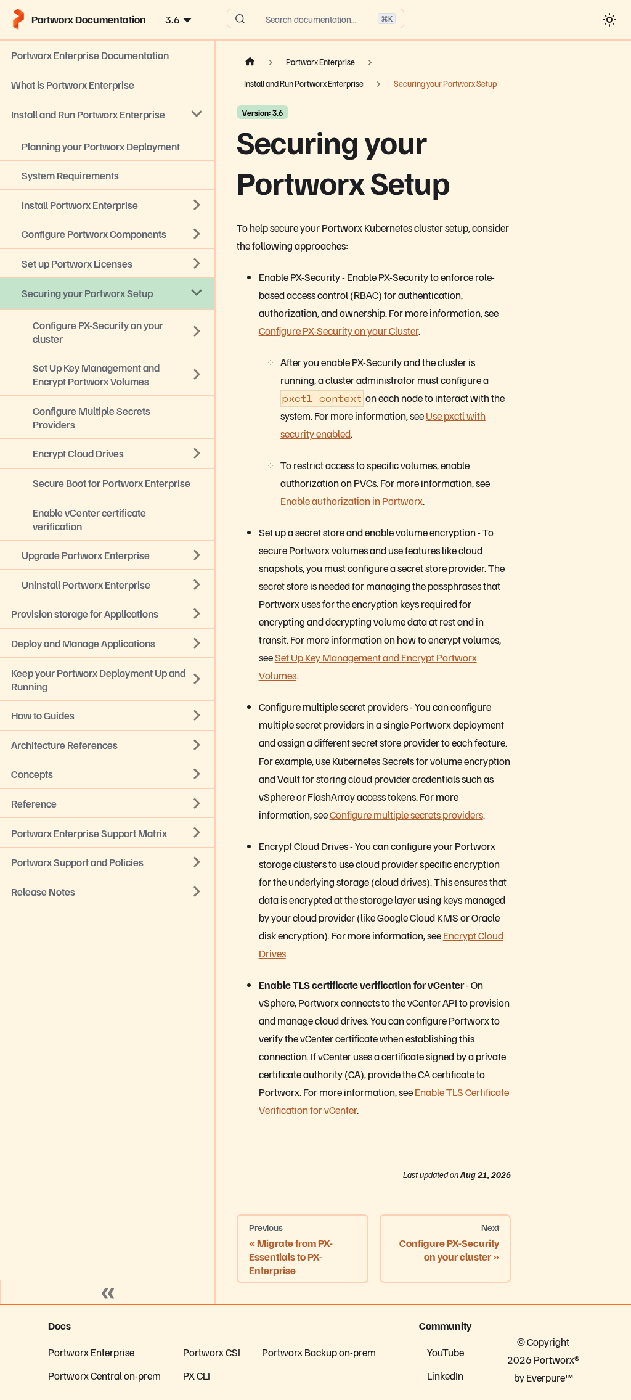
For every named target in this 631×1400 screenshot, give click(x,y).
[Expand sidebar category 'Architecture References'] (197, 744)
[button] (107, 891)
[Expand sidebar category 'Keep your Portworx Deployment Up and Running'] (197, 679)
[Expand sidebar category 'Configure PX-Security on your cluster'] (197, 331)
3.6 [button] (172, 19)
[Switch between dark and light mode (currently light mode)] (609, 19)
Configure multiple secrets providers (406, 814)
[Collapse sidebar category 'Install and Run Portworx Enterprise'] (197, 114)
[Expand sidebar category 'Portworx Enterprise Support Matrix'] (197, 833)
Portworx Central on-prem (104, 1375)
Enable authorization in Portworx (351, 500)
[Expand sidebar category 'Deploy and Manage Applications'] (197, 643)
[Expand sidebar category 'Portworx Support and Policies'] (197, 861)
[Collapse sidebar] (108, 1292)
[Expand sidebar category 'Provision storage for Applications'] (197, 614)
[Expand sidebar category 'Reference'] (197, 803)
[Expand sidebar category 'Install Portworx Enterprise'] (197, 204)
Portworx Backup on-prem (319, 1352)
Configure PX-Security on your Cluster (338, 330)
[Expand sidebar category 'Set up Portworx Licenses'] (197, 263)
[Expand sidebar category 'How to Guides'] (197, 715)
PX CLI (196, 1375)
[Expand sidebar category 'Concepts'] (197, 774)
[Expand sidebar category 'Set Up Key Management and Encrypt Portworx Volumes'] (197, 374)
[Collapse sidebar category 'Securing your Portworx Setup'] (197, 292)
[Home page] (250, 62)
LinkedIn (445, 1375)
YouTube (445, 1352)
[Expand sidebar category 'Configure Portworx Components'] (197, 234)
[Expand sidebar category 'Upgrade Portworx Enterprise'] (197, 554)
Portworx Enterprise (91, 1352)
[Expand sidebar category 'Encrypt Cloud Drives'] (197, 453)
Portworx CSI (211, 1352)
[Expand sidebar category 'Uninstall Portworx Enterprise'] (197, 584)
